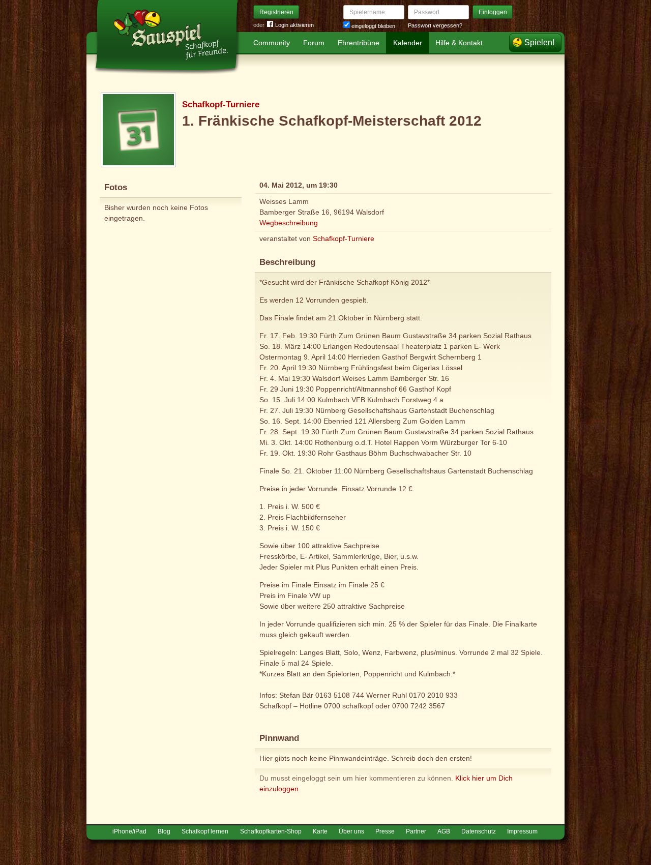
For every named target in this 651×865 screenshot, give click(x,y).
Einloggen (493, 12)
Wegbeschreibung (288, 223)
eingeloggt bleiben (372, 26)
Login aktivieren (294, 25)
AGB (443, 831)
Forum (313, 43)
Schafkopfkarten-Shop (271, 831)
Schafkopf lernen (205, 831)
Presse (385, 831)
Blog (164, 831)
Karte (320, 831)
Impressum (522, 831)
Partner (416, 831)
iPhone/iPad (129, 831)
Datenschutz (478, 831)
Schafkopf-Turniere (220, 104)
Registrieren (276, 12)
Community (271, 43)
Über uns (351, 831)
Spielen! (539, 42)
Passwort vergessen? (435, 25)
